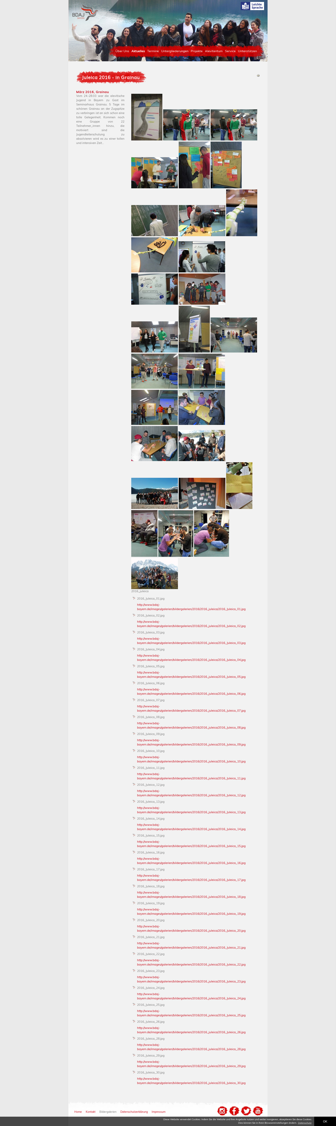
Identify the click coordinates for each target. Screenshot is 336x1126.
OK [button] (325, 1121)
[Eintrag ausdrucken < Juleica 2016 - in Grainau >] (258, 76)
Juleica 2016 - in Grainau (111, 77)
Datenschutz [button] (305, 1122)
